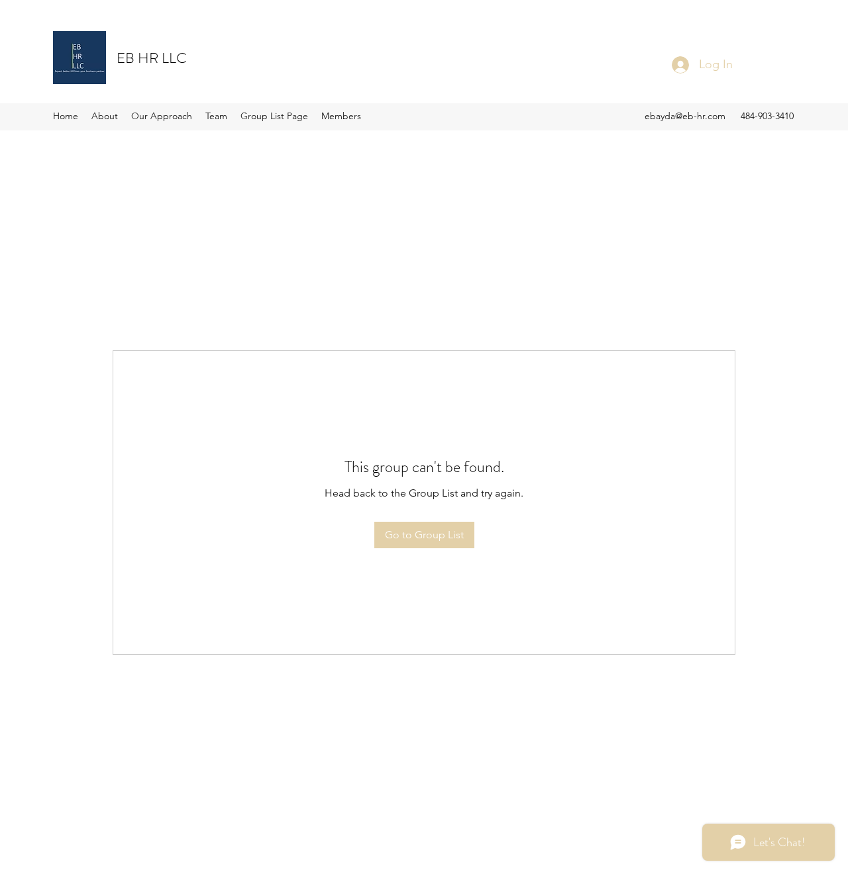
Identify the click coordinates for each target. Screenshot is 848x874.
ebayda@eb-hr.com (685, 116)
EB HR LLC (152, 58)
